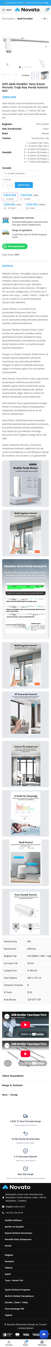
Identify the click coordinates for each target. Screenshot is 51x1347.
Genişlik (6, 168)
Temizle (7, 180)
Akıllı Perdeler (25, 18)
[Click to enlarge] (7, 64)
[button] (44, 1334)
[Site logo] (27, 9)
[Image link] (16, 1187)
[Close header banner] (47, 3)
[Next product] (47, 18)
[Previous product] (41, 18)
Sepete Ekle (24, 185)
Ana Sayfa (8, 18)
